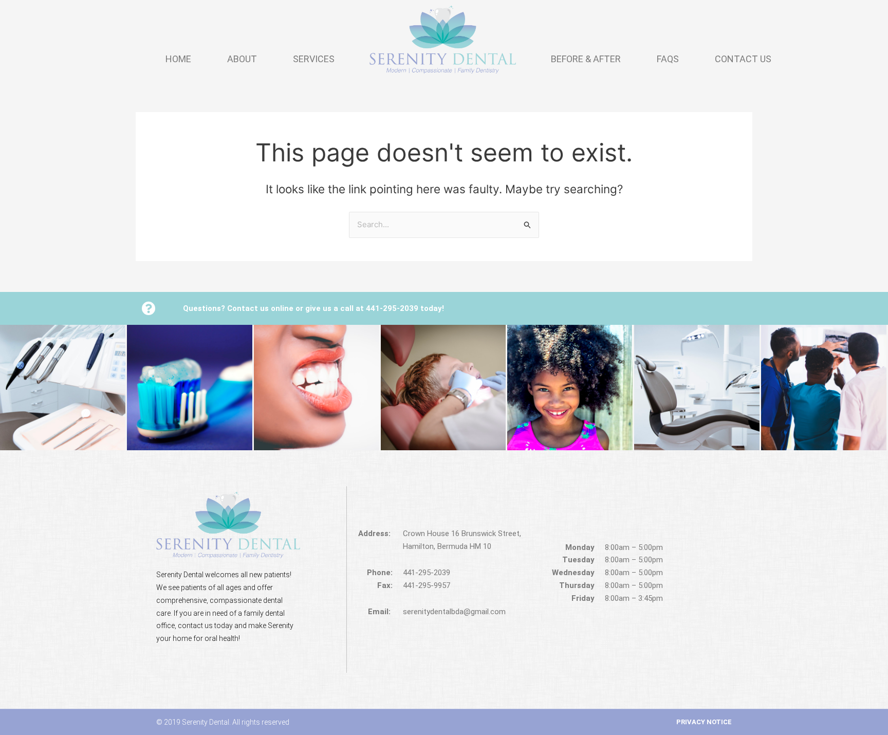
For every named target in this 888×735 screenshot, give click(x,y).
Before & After (586, 58)
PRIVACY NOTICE (704, 722)
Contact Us (743, 58)
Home (178, 58)
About (242, 58)
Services (314, 58)
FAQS (668, 58)
